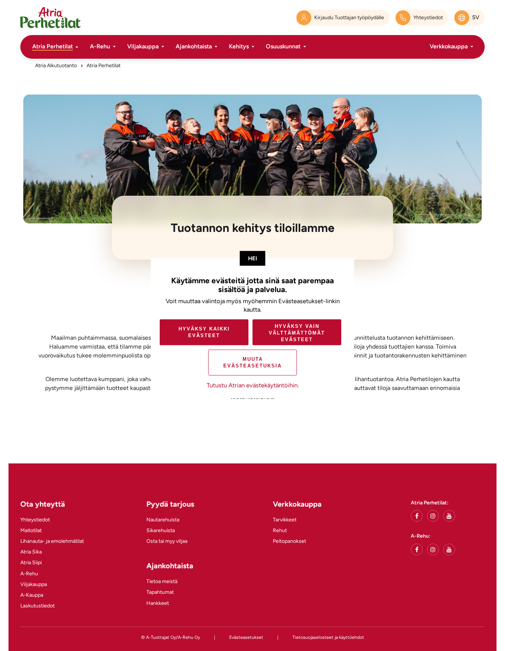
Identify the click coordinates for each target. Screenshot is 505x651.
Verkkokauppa (449, 46)
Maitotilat (31, 530)
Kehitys (239, 46)
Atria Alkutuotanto (56, 65)
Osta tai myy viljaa (166, 541)
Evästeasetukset (246, 637)
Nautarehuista (162, 520)
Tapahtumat (160, 592)
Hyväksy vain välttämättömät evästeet (297, 332)
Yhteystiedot (35, 520)
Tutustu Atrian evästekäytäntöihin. (253, 385)
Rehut (280, 530)
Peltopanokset (289, 541)
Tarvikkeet (284, 520)
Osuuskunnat (283, 46)
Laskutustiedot (37, 606)
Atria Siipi (31, 562)
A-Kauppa (31, 595)
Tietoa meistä (161, 581)
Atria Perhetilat (52, 46)
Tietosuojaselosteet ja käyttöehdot (328, 637)
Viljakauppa (143, 46)
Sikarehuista (160, 530)
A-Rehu (100, 46)
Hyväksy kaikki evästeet (204, 332)
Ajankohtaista (194, 46)
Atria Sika (31, 552)
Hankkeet (157, 603)
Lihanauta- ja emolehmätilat (52, 541)
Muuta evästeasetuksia (252, 362)
